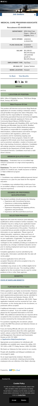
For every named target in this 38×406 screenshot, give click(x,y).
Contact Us (6, 379)
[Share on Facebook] (16, 82)
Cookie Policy (22, 395)
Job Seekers (18, 14)
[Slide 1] (17, 11)
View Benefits (24, 76)
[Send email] (26, 82)
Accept (14, 400)
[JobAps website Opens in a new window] (14, 370)
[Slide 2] (19, 11)
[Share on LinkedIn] (22, 82)
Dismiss (23, 400)
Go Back (12, 76)
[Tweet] (19, 82)
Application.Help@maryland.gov (14, 339)
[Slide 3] (21, 11)
